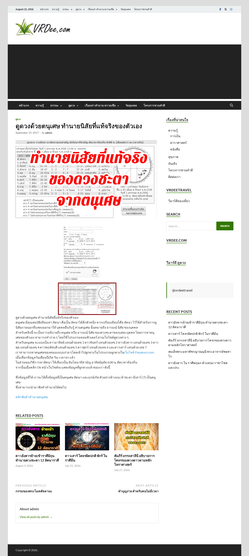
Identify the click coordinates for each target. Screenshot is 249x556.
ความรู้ (55, 9)
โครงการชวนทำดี (143, 9)
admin (48, 132)
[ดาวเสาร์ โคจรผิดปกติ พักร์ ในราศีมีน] (87, 438)
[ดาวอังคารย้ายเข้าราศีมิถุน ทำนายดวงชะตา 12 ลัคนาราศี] (38, 438)
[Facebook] (220, 9)
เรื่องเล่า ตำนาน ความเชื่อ (101, 9)
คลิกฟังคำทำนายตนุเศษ (32, 397)
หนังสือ (175, 149)
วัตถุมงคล (126, 9)
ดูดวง (78, 9)
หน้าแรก (44, 9)
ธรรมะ (66, 9)
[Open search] (231, 105)
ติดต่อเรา (174, 177)
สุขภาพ (173, 157)
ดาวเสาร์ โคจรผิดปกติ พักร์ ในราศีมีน (193, 333)
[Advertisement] (124, 71)
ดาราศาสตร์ (178, 142)
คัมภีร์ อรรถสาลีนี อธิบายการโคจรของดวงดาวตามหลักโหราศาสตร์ (134, 460)
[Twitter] (225, 9)
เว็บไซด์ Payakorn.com (139, 352)
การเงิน (175, 136)
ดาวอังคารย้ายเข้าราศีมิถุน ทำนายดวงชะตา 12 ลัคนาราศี (37, 458)
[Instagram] (231, 9)
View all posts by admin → (36, 517)
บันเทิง (172, 163)
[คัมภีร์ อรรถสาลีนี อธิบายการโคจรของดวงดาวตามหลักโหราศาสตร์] (136, 438)
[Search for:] (199, 226)
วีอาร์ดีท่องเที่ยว (179, 201)
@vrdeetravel (182, 290)
